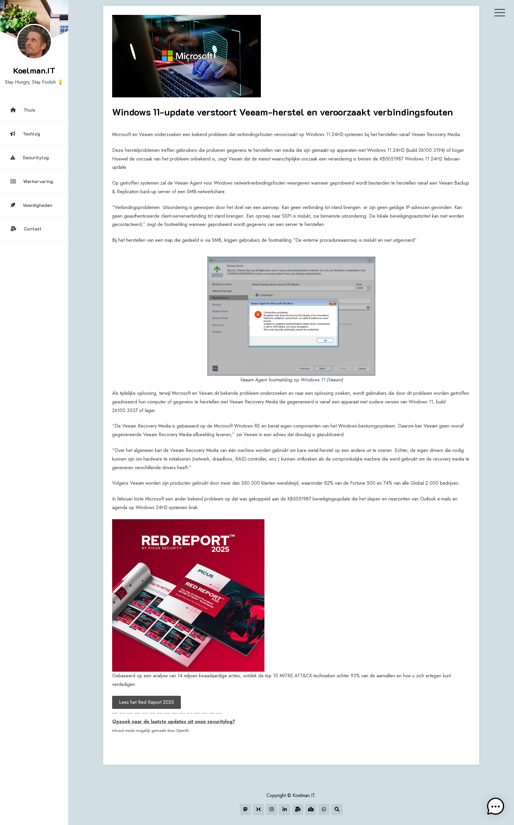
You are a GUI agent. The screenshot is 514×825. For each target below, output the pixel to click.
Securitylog (36, 157)
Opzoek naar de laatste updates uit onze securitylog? (173, 721)
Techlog (31, 133)
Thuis (29, 110)
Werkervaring (38, 181)
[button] (495, 806)
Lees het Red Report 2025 (146, 702)
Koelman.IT (34, 70)
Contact (33, 228)
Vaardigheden (37, 205)
